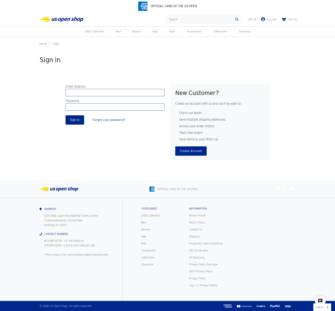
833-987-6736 (53, 240)
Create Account (191, 151)
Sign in (74, 120)
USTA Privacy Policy (201, 271)
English (319, 307)
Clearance (245, 31)
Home (43, 43)
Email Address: (76, 86)
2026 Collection (94, 31)
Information (198, 208)
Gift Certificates (198, 250)
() (292, 19)
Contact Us (195, 229)
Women (136, 31)
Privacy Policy (197, 278)
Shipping (194, 236)
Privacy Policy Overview (203, 264)
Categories (149, 208)
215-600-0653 (52, 245)
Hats (155, 31)
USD (250, 19)
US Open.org (197, 257)
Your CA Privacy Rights (203, 285)
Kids (171, 31)
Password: (72, 101)
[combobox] (322, 307)
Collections (220, 31)
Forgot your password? (109, 120)
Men (118, 31)
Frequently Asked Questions (206, 243)
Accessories (194, 31)
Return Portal (197, 215)
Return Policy (197, 222)
